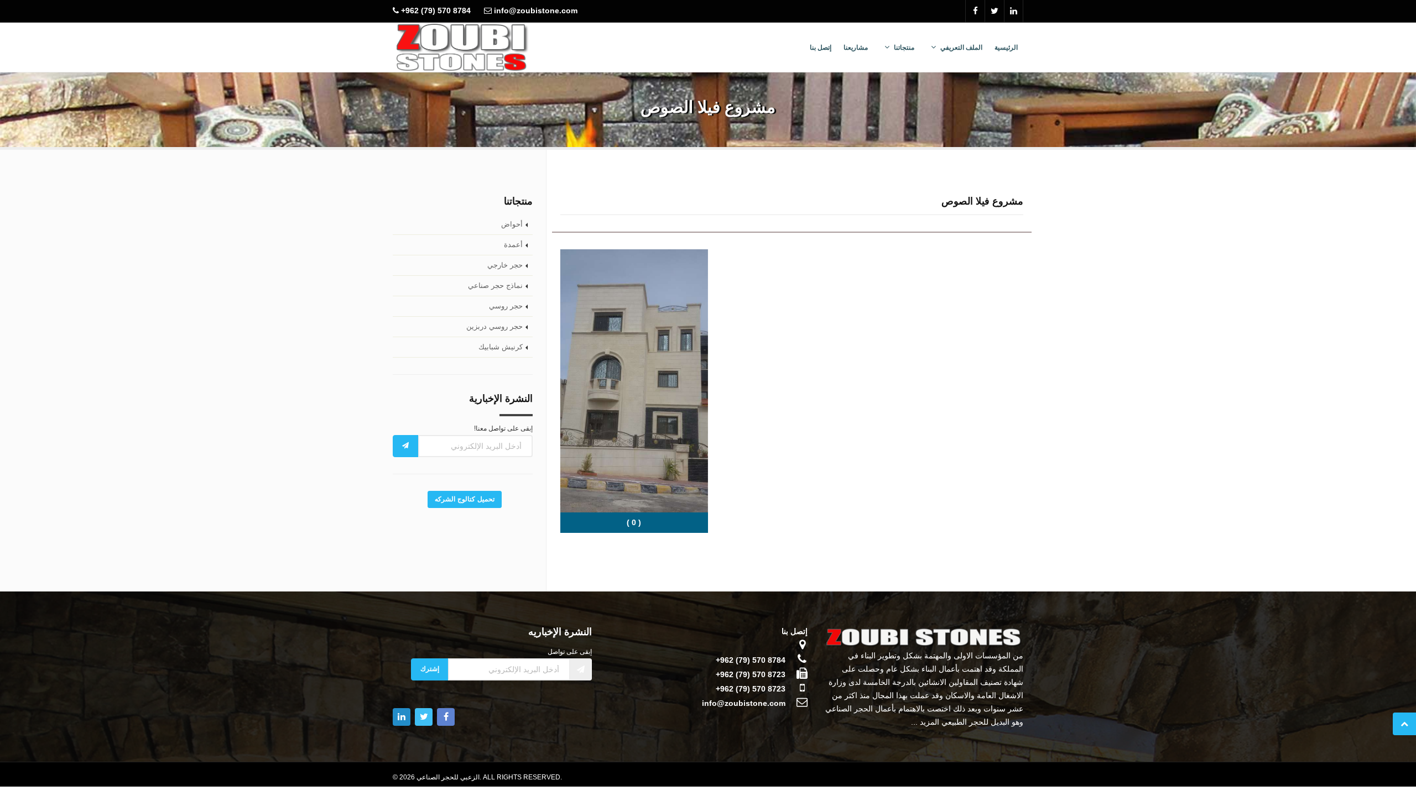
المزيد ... (925, 722)
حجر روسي (506, 306)
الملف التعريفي (960, 47)
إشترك (429, 669)
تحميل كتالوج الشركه (464, 499)
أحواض (512, 224)
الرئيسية (1006, 47)
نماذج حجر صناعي (495, 286)
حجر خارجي (505, 265)
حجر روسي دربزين (494, 327)
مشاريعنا (856, 47)
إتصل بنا (820, 47)
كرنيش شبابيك (500, 347)
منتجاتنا (903, 47)
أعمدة (513, 245)
